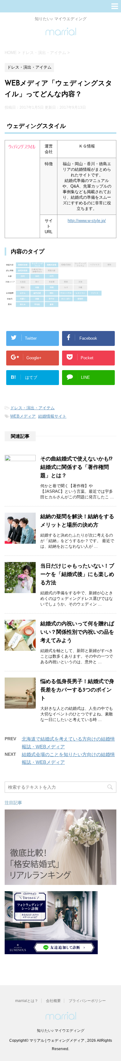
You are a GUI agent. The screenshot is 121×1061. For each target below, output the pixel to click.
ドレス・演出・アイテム (32, 408)
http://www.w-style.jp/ (87, 220)
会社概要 (53, 1001)
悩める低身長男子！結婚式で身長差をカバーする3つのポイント (77, 690)
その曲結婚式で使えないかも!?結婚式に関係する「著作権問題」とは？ (76, 467)
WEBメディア (23, 416)
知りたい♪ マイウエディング (60, 1030)
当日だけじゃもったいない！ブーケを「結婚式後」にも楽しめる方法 (77, 575)
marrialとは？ (26, 1001)
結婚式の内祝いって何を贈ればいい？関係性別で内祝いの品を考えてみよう (77, 632)
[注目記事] (60, 882)
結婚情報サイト (52, 416)
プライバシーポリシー (87, 1001)
